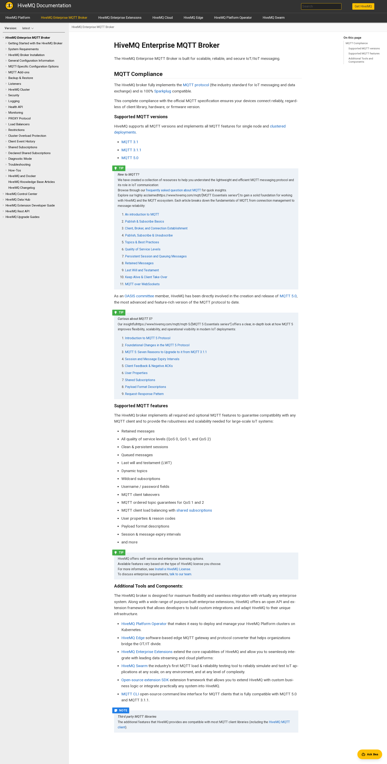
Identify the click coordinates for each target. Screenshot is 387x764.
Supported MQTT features (364, 53)
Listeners (14, 84)
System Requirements (23, 49)
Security (13, 95)
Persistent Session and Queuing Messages (156, 256)
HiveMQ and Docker (22, 176)
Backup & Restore (20, 78)
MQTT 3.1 (129, 142)
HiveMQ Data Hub (17, 199)
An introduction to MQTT (142, 214)
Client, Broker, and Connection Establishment (156, 228)
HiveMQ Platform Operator (233, 18)
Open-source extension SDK (145, 680)
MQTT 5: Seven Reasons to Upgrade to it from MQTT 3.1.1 (166, 352)
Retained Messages (139, 263)
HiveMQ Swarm (274, 18)
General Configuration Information (31, 60)
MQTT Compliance (357, 43)
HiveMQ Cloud (162, 18)
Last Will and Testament (142, 270)
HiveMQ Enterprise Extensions (119, 18)
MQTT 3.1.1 (131, 150)
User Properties (136, 373)
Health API (15, 107)
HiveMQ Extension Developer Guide (30, 205)
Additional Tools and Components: (361, 60)
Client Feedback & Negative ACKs (149, 366)
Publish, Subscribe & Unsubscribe (149, 235)
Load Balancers (19, 124)
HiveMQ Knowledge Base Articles (31, 182)
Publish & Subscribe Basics (144, 221)
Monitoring (15, 112)
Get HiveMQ (363, 6)
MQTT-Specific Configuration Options (33, 66)
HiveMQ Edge (193, 18)
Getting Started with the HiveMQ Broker (35, 43)
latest (26, 28)
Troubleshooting (19, 164)
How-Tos (14, 170)
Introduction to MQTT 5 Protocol (147, 338)
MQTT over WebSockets (142, 284)
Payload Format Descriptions (145, 387)
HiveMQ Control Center (21, 194)
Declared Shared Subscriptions (29, 153)
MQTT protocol (196, 85)
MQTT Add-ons (18, 72)
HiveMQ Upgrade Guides (22, 217)
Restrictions (16, 130)
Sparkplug (162, 91)
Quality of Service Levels (142, 249)
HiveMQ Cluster (19, 89)
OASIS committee (139, 296)
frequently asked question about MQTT (173, 190)
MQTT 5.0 (129, 157)
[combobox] (321, 6)
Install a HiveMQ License (172, 569)
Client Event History (21, 141)
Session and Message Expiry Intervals (152, 359)
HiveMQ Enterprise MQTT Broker (64, 18)
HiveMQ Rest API (17, 211)
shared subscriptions (194, 510)
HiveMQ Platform (17, 18)
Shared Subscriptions (22, 147)
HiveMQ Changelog (21, 188)
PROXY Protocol (19, 118)
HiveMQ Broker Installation (26, 55)
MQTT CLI (130, 694)
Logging (14, 101)
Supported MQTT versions (364, 48)
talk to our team (180, 574)
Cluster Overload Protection (27, 136)
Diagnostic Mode (20, 159)
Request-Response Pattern (144, 394)
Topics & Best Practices (142, 242)
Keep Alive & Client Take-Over (146, 277)
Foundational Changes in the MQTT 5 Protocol (157, 345)
